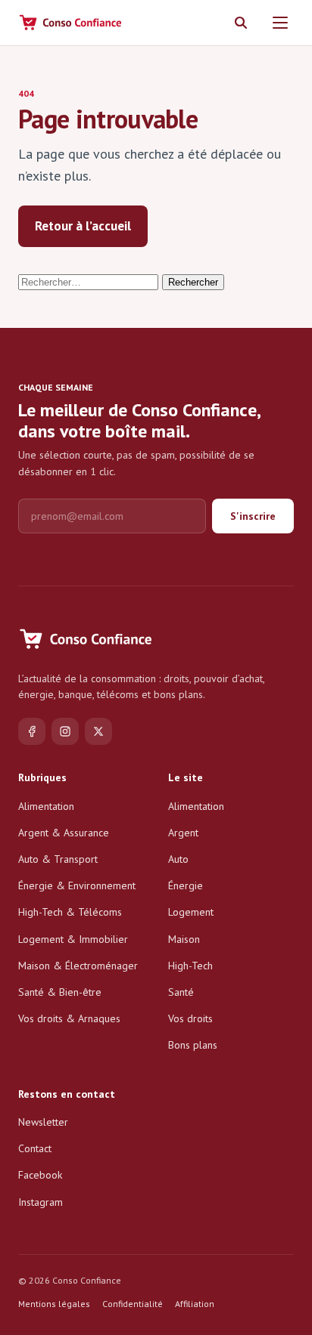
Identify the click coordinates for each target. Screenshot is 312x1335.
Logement (191, 912)
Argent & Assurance (63, 832)
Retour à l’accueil (83, 226)
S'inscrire (253, 516)
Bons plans (192, 1045)
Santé (181, 992)
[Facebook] (31, 731)
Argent (183, 832)
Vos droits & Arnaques (69, 1018)
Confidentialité (132, 1303)
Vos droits (190, 1018)
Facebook (40, 1175)
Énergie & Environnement (77, 885)
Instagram (40, 1202)
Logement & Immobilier (73, 939)
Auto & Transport (58, 859)
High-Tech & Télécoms (70, 912)
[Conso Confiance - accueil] (71, 23)
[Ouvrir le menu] (280, 22)
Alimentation (46, 806)
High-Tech (190, 965)
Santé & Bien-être (59, 992)
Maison (184, 939)
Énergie (185, 885)
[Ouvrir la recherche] (240, 22)
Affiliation (194, 1303)
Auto (178, 859)
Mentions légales (54, 1303)
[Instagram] (65, 731)
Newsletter (43, 1122)
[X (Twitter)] (98, 731)
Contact (34, 1148)
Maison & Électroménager (78, 965)
